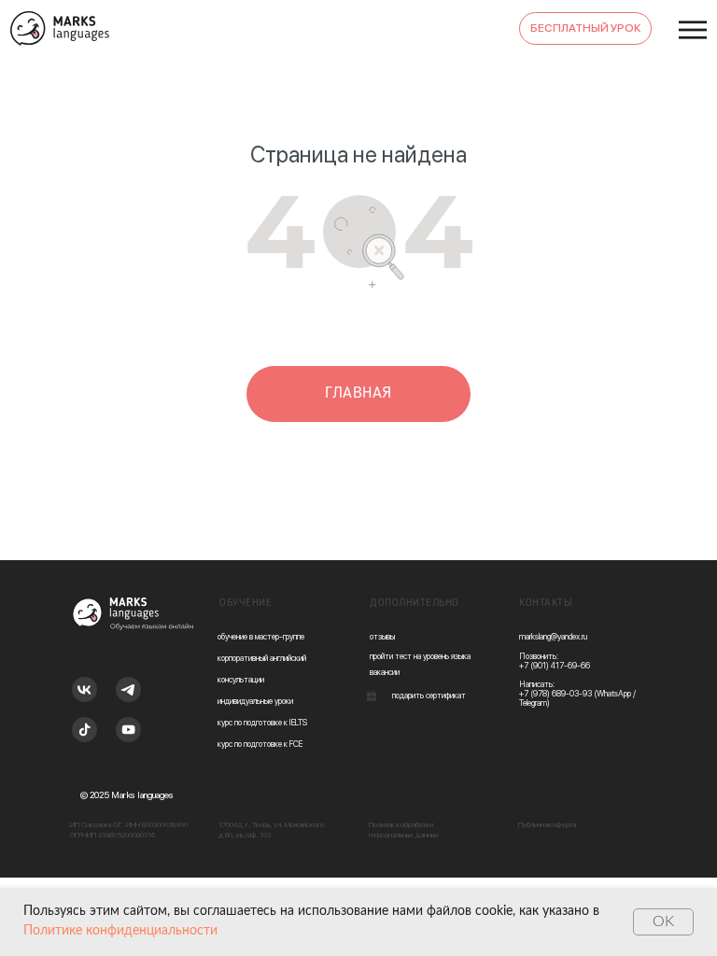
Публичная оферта (547, 824)
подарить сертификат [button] (429, 695)
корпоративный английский (262, 658)
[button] (371, 695)
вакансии (385, 672)
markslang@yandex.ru (553, 636)
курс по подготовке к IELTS (262, 722)
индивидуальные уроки (255, 701)
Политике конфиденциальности (120, 930)
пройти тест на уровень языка (420, 656)
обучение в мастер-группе (261, 636)
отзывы (382, 636)
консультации (241, 679)
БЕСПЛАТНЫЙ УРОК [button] (585, 28)
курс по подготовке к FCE (260, 743)
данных (427, 834)
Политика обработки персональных (401, 829)
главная (358, 393)
